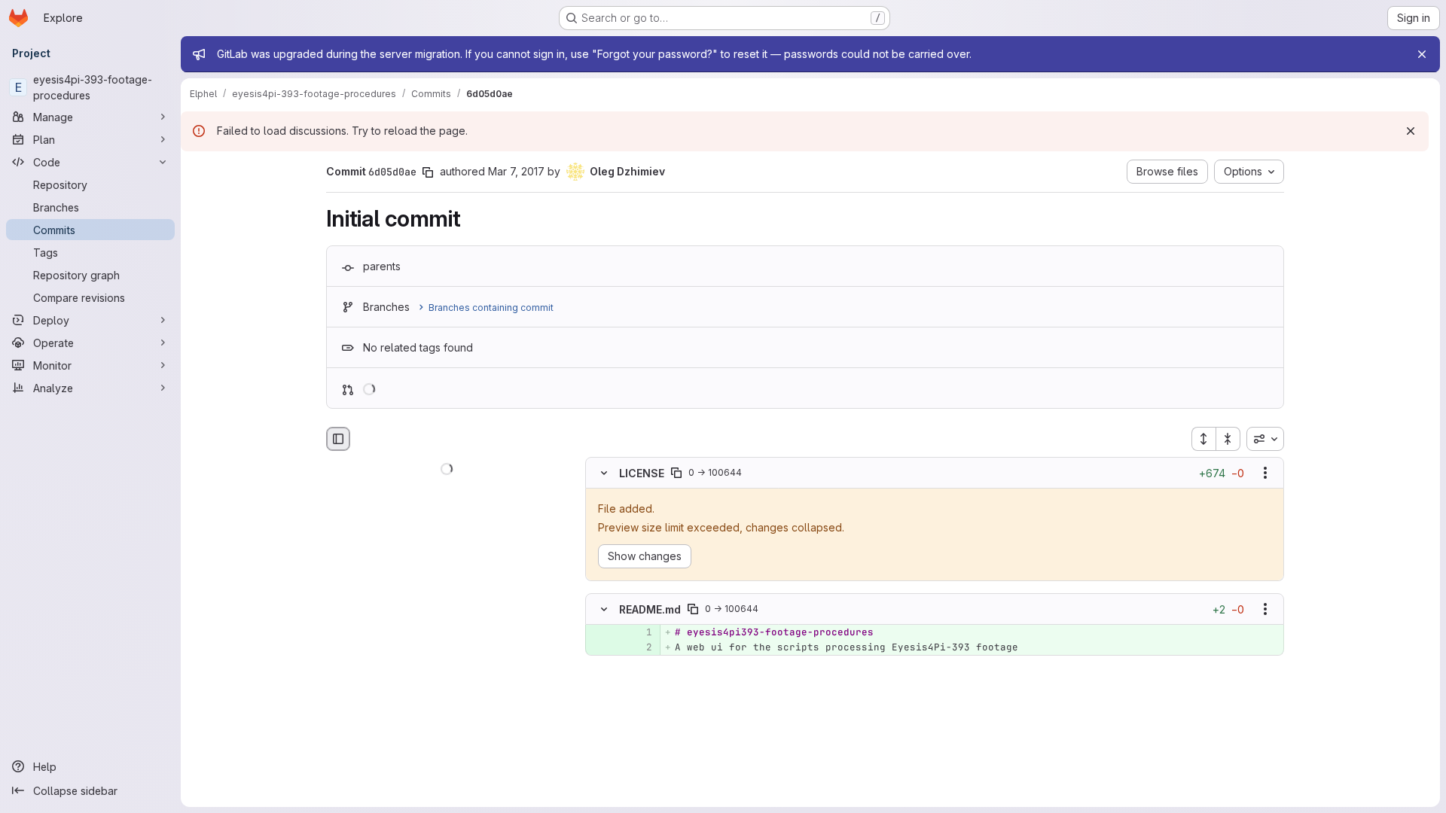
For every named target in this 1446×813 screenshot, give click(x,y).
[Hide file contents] (604, 473)
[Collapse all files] (1228, 439)
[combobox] (1265, 439)
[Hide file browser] (338, 439)
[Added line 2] (639, 647)
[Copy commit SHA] (428, 172)
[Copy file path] (676, 473)
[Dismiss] (1411, 131)
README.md (650, 608)
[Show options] (1265, 473)
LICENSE (641, 472)
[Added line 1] (639, 632)
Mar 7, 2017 (516, 171)
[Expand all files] (1203, 439)
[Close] (1422, 54)
